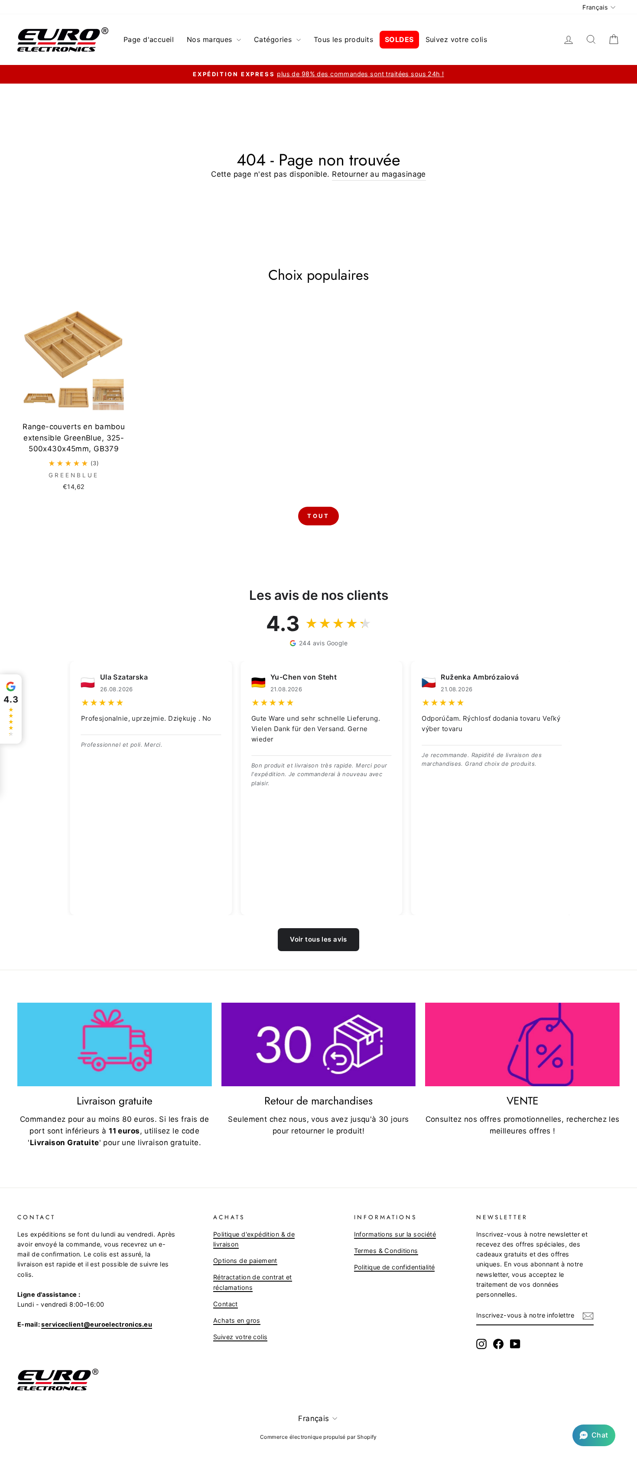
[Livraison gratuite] (114, 1045)
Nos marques (210, 39)
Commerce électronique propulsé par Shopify (318, 1437)
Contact (225, 1304)
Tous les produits (343, 39)
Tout (318, 515)
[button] (593, 1435)
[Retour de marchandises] (318, 1045)
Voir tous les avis (318, 939)
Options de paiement (245, 1260)
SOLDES (399, 39)
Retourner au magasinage (379, 174)
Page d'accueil (149, 39)
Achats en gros (236, 1320)
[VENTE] (522, 1045)
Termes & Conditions (386, 1250)
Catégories (274, 39)
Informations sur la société (395, 1234)
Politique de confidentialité (394, 1267)
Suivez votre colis (457, 39)
